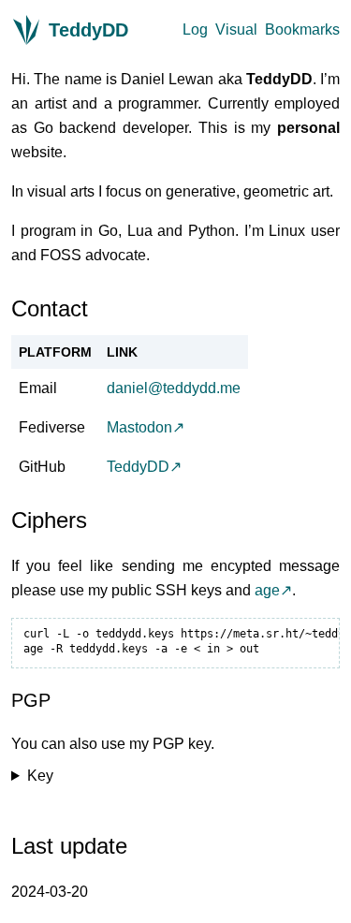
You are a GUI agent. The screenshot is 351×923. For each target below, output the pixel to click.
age (267, 590)
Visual (236, 29)
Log (195, 29)
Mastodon (139, 427)
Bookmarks (302, 29)
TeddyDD (88, 30)
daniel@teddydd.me (174, 388)
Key (40, 776)
